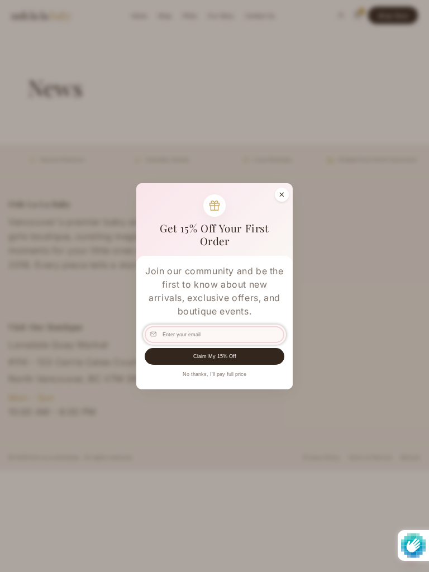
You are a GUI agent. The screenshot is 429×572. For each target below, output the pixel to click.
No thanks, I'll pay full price (214, 374)
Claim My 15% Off (214, 356)
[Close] (282, 194)
